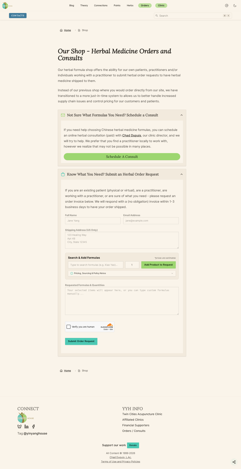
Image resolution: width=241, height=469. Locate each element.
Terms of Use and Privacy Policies (120, 461)
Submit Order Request (81, 341)
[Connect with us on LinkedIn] (26, 426)
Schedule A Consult (122, 156)
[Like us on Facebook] (33, 426)
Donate (133, 445)
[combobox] (193, 16)
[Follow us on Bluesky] (19, 426)
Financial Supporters (135, 425)
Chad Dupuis (131, 135)
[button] (227, 5)
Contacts (17, 15)
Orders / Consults (133, 430)
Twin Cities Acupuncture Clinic (142, 414)
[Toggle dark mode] (235, 5)
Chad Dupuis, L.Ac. (120, 457)
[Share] (234, 462)
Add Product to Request (158, 264)
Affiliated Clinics (133, 419)
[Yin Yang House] (7, 5)
